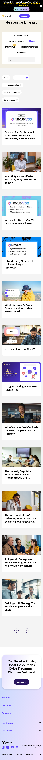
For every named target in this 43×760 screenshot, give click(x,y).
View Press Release (21, 9)
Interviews (10, 46)
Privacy (19, 754)
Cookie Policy (30, 754)
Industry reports (16, 40)
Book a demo (24, 16)
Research (21, 52)
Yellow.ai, (7, 2)
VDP (39, 754)
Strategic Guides (21, 35)
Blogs (32, 40)
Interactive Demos (29, 46)
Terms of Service (8, 754)
